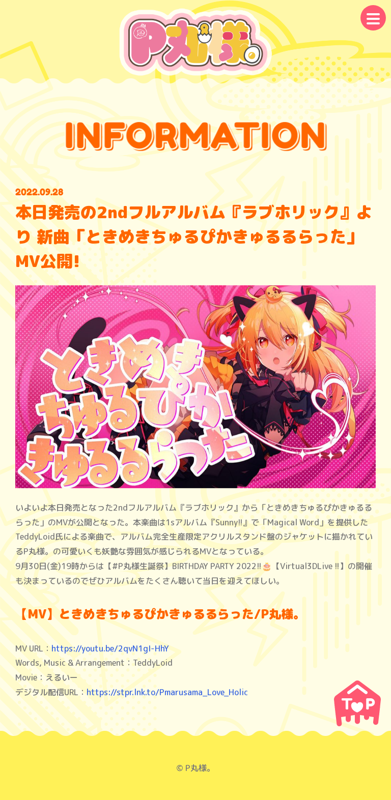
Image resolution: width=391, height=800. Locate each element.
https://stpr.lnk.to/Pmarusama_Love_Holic (167, 692)
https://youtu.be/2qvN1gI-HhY (110, 648)
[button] (373, 18)
